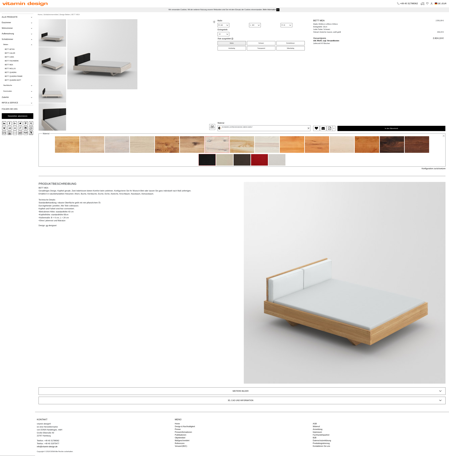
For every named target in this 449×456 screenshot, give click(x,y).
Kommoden (7, 91)
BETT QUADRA (10, 72)
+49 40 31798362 (409, 3)
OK (278, 9)
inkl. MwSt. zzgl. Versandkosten (326, 41)
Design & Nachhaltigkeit (185, 426)
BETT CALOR (10, 53)
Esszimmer (6, 23)
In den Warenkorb (391, 128)
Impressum (317, 432)
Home (40, 14)
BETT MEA (9, 65)
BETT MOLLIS (10, 68)
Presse (178, 429)
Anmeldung (317, 429)
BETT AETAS (9, 49)
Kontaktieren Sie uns (321, 446)
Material (221, 123)
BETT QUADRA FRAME (13, 76)
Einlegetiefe (223, 30)
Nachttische (7, 85)
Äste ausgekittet (224, 39)
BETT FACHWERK (12, 61)
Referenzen (180, 443)
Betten (5, 44)
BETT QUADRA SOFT (13, 80)
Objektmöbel (180, 438)
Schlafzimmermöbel (51, 14)
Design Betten (65, 14)
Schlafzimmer (7, 39)
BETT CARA (9, 57)
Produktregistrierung (321, 443)
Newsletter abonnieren (17, 116)
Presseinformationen (183, 432)
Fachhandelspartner (321, 435)
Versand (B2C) (181, 446)
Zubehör (5, 97)
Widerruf (316, 426)
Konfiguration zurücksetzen (433, 168)
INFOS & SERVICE (10, 103)
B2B (314, 438)
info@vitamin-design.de (47, 446)
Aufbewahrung (8, 34)
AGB (315, 424)
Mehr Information (269, 10)
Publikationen (180, 435)
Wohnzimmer (7, 28)
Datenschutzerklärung (322, 441)
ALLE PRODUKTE (10, 17)
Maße (219, 21)
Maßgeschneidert (182, 441)
